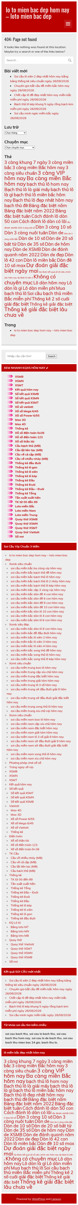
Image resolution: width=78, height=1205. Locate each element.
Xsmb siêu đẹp (19, 624)
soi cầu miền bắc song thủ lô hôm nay (36, 654)
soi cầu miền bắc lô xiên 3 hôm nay (34, 641)
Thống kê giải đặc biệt (51, 304)
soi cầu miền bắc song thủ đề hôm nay (36, 650)
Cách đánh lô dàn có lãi (43, 221)
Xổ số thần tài (24, 441)
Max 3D (20, 420)
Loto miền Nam (25, 510)
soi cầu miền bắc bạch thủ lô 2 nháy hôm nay (41, 581)
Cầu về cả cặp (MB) (28, 454)
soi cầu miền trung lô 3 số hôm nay (34, 685)
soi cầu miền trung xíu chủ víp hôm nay (37, 711)
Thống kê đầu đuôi (28, 463)
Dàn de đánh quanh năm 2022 (36, 251)
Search (51, 356)
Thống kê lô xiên (26, 471)
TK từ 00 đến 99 (26, 502)
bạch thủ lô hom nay (48, 184)
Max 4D (20, 424)
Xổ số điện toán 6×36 (25, 849)
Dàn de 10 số (32, 238)
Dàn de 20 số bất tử (51, 1125)
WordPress (38, 1199)
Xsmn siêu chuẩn (20, 715)
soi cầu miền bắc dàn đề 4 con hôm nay (37, 594)
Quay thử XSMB (26, 519)
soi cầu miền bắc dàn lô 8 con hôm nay (36, 629)
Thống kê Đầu (25, 480)
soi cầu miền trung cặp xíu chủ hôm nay (37, 672)
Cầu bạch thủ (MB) (28, 446)
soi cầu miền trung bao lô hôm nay (34, 667)
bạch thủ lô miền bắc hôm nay (43, 1090)
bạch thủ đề (16, 205)
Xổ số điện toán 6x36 (29, 433)
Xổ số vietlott (24, 407)
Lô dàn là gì (34, 1163)
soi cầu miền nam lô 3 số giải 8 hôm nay (37, 737)
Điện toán (15, 836)
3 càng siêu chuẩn (36, 170)
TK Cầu (14, 853)
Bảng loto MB (20, 935)
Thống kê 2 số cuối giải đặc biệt (36, 301)
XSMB (19, 376)
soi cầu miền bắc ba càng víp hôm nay (36, 568)
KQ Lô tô (15, 922)
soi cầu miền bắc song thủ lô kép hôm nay (38, 659)
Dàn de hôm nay (48, 1130)
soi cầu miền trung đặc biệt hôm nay (35, 676)
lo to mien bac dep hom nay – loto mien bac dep (37, 13)
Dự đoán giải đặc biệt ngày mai (36, 268)
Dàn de (56, 232)
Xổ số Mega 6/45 (26, 411)
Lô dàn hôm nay (49, 282)
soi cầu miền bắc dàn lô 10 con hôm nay (37, 611)
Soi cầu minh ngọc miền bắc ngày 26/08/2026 (40, 1015)
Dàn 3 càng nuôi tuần (26, 232)
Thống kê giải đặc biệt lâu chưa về (35, 312)
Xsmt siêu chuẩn (20, 663)
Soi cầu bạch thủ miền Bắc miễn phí (37, 1170)
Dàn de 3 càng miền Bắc (61, 1122)
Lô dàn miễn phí (39, 288)
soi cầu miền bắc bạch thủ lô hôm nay (36, 577)
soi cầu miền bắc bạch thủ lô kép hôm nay (38, 585)
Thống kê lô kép (26, 476)
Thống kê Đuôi (25, 484)
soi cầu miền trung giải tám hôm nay (35, 680)
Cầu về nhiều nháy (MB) (31, 458)
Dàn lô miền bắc (40, 260)
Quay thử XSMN (26, 523)
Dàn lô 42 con (54, 1139)
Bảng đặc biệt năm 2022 (29, 210)
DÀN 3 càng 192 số (26, 228)
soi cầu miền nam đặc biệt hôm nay (34, 728)
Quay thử (15, 940)
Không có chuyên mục (30, 279)
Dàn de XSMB (27, 249)
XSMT (19, 385)
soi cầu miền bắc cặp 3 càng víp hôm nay (38, 590)
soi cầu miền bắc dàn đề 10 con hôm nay (38, 607)
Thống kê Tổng (25, 493)
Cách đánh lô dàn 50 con (47, 1108)
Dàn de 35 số (30, 244)
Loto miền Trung (26, 515)
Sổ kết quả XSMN (27, 398)
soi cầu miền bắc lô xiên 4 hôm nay (34, 646)
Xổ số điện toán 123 (29, 437)
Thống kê (21, 428)
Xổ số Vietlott (20, 827)
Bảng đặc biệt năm (48, 205)
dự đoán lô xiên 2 (25, 277)
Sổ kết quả (16, 788)
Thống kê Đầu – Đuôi (29, 489)
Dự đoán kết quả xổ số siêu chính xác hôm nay (36, 1154)
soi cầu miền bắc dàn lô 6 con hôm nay (36, 620)
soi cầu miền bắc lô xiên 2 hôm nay (34, 637)
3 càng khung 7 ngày (25, 162)
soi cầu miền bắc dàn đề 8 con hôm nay (37, 603)
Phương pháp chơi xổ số (25, 762)
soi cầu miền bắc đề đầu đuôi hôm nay (36, 633)
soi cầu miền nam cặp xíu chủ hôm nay (36, 724)
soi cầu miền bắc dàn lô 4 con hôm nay (36, 616)
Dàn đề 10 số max (55, 1143)
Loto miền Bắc (24, 506)
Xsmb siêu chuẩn (20, 564)
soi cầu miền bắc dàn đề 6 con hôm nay (37, 598)
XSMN (19, 381)
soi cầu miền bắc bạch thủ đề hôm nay (36, 572)
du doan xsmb (60, 1113)
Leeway (56, 1199)
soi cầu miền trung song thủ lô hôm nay (37, 706)
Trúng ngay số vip (21, 767)
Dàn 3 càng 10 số (53, 227)
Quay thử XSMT (26, 528)
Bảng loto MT (20, 927)
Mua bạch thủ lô (27, 1168)
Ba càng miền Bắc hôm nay (37, 181)
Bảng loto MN (20, 931)
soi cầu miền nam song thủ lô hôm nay (36, 754)
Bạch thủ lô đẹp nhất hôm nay (43, 200)
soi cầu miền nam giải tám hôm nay (34, 732)
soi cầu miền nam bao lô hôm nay (33, 719)
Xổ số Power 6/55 (27, 415)
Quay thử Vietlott (27, 532)
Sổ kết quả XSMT (27, 402)
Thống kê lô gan (26, 467)
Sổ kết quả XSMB (27, 394)
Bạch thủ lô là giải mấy (27, 189)
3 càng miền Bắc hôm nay (38, 167)
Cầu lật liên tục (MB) (29, 450)
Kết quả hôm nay (26, 389)
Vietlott (14, 806)
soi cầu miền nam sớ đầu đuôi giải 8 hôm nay (41, 741)
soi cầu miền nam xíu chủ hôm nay (33, 758)
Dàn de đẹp (52, 254)
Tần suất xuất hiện (28, 497)
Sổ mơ (19, 536)
